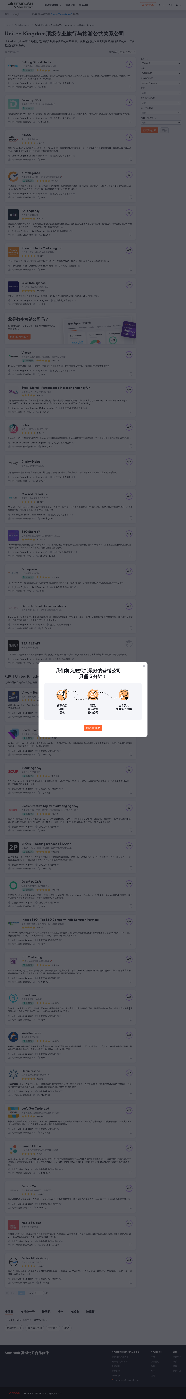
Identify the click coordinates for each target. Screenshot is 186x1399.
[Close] (144, 665)
